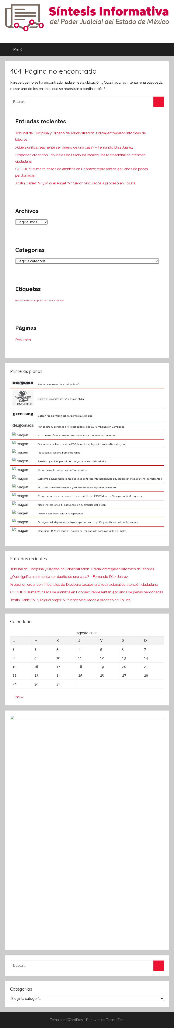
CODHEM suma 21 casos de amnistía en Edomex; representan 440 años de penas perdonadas (86, 592)
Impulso (38, 300)
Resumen (23, 340)
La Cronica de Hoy (54, 300)
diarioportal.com (24, 300)
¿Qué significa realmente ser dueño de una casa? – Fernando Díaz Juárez (74, 147)
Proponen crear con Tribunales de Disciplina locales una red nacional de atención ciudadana (84, 584)
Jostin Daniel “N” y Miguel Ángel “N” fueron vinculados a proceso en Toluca (75, 183)
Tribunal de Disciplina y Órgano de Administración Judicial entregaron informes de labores (82, 569)
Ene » (18, 697)
